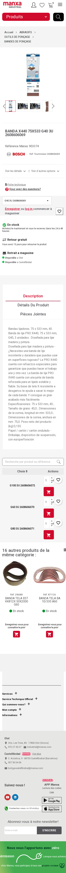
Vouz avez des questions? (25, 189)
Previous (4, 72)
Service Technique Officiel (17, 699)
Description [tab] (33, 296)
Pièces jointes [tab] (33, 314)
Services (7, 693)
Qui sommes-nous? (13, 704)
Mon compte (9, 709)
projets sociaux (50, 865)
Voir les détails (16, 171)
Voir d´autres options (45, 171)
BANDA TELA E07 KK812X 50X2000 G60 (16, 601)
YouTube (7, 797)
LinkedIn (15, 797)
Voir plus (36, 754)
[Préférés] (42, 5)
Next (61, 72)
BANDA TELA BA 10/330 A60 (49, 600)
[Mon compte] (34, 5)
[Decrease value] (52, 482)
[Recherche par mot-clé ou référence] (58, 17)
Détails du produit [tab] (33, 305)
